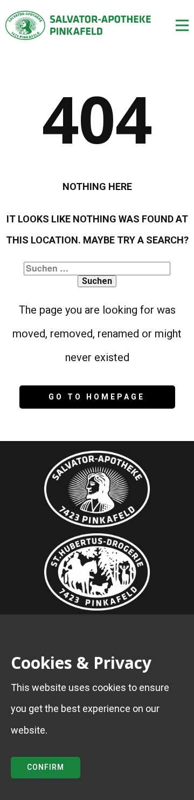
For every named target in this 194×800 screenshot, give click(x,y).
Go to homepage (96, 396)
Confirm (45, 767)
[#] (97, 572)
